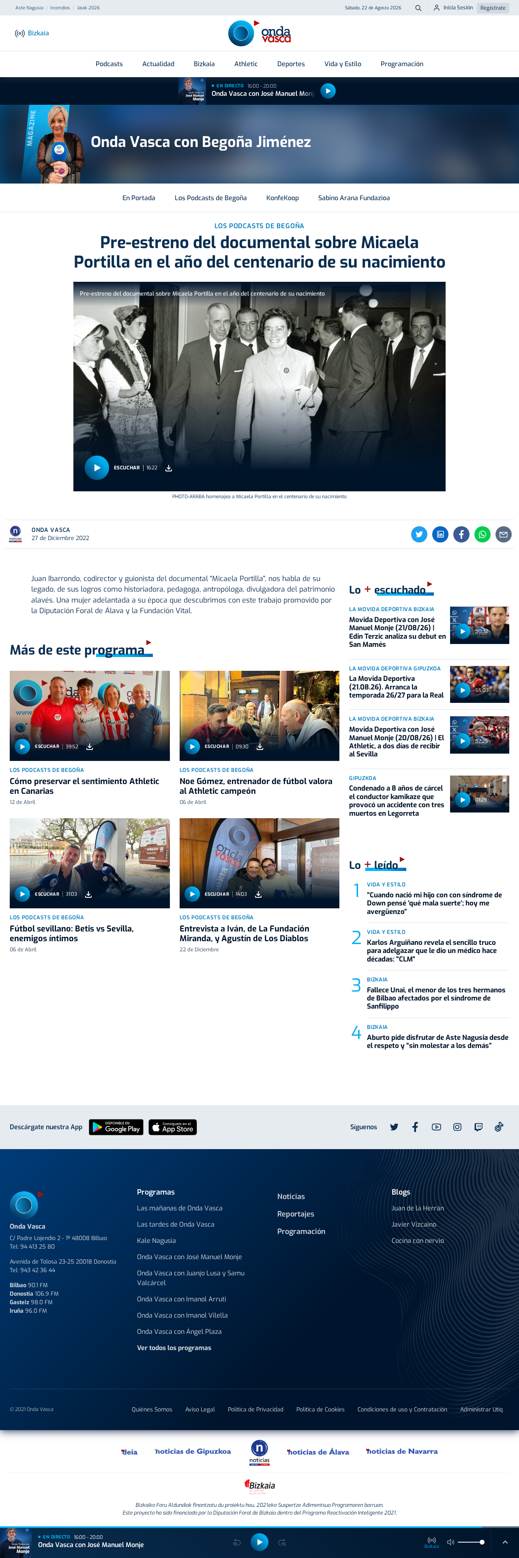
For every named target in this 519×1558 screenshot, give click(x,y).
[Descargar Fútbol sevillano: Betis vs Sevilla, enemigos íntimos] (88, 894)
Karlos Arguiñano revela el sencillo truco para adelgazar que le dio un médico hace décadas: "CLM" (432, 951)
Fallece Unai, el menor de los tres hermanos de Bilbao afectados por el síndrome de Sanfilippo (436, 998)
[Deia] (130, 1451)
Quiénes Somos (152, 1409)
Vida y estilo (386, 884)
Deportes (291, 64)
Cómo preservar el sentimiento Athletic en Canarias (84, 786)
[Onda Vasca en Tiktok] (499, 1126)
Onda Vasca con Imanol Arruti (181, 1299)
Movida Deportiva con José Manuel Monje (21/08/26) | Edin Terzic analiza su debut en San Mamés (397, 632)
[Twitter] (419, 534)
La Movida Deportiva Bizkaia (392, 609)
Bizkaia (204, 64)
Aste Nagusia (29, 8)
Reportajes (295, 1214)
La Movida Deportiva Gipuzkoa (395, 668)
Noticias (291, 1196)
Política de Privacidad (255, 1409)
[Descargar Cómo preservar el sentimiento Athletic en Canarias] (89, 747)
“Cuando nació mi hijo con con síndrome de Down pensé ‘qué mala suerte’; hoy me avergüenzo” (434, 903)
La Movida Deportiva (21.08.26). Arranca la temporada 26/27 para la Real (396, 687)
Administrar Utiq (481, 1409)
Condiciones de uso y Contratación (402, 1409)
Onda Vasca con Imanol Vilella (182, 1315)
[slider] (482, 1542)
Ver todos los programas (174, 1348)
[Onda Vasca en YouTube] (436, 1127)
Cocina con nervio (418, 1240)
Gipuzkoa (362, 778)
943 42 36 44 (37, 1270)
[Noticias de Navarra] (402, 1451)
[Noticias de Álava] (318, 1451)
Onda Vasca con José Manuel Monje (264, 93)
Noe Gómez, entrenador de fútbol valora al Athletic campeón (256, 786)
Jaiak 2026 (88, 8)
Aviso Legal (200, 1409)
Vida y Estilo (342, 64)
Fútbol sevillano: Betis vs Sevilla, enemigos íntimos (72, 933)
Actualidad (158, 64)
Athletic (246, 64)
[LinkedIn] (440, 534)
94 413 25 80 (37, 1247)
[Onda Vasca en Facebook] (415, 1127)
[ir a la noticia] (90, 716)
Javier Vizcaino (414, 1224)
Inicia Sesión (458, 7)
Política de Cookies (320, 1409)
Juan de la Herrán (418, 1208)
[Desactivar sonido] (451, 1542)
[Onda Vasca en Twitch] (478, 1127)
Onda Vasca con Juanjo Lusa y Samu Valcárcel (190, 1278)
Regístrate (493, 7)
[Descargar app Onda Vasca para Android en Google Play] (116, 1127)
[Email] (503, 534)
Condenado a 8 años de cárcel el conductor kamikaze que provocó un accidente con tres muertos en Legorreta (396, 801)
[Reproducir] (328, 91)
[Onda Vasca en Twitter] (394, 1127)
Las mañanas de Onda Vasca (180, 1208)
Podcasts (109, 64)
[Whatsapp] (482, 534)
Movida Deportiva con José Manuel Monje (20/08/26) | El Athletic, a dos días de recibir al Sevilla (396, 742)
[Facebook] (461, 534)
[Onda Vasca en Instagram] (457, 1127)
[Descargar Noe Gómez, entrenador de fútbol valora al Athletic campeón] (260, 747)
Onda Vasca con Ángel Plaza (179, 1331)
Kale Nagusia (156, 1240)
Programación (402, 64)
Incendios (60, 8)
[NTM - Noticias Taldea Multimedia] (259, 1452)
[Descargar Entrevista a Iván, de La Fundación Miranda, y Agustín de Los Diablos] (258, 894)
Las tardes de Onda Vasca (175, 1224)
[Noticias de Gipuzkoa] (193, 1451)
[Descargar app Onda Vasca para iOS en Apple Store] (172, 1127)
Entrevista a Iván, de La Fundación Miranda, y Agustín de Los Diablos (244, 933)
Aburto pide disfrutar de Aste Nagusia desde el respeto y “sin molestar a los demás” (437, 1041)
